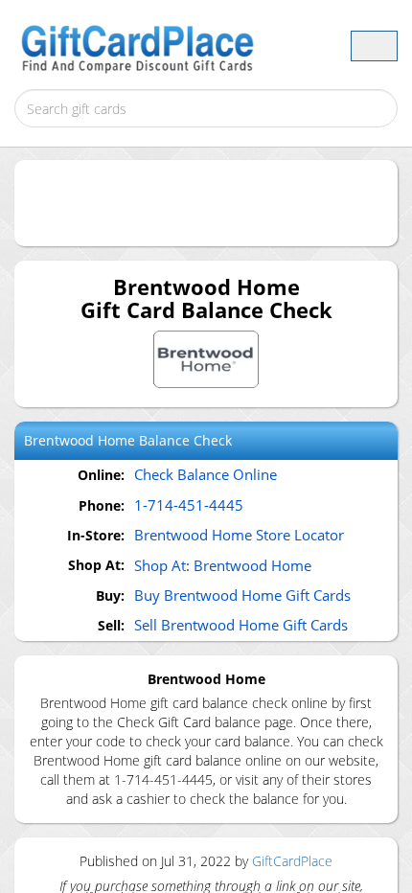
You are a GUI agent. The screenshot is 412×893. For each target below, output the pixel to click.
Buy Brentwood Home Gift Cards (242, 595)
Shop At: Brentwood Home (222, 565)
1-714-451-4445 (188, 505)
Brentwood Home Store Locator (239, 534)
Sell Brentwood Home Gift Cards (241, 624)
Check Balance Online (205, 474)
